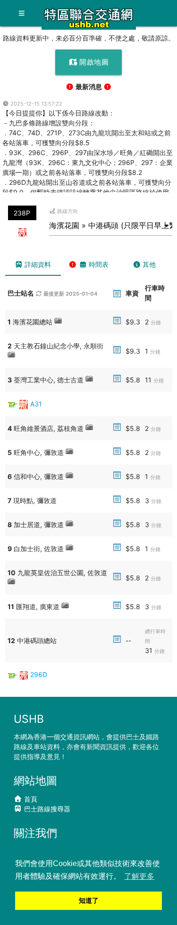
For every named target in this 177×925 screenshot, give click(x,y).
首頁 (29, 799)
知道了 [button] (89, 900)
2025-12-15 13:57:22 (35, 103)
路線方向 (67, 211)
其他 (148, 264)
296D (38, 674)
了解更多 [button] (139, 876)
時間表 (98, 264)
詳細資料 (37, 264)
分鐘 (156, 322)
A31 (36, 404)
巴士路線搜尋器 (46, 809)
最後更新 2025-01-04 (70, 293)
